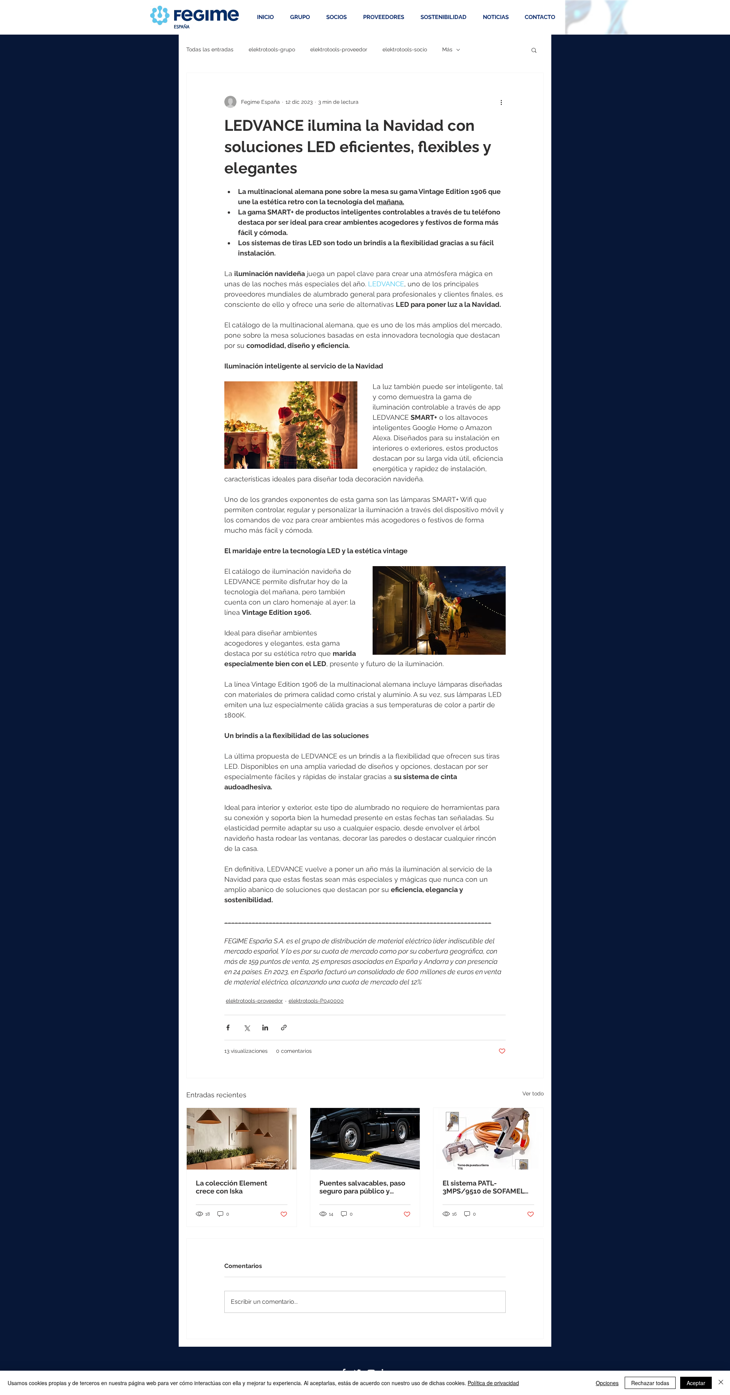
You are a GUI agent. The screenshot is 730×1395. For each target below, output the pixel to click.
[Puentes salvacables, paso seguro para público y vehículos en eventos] (365, 1139)
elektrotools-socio (404, 49)
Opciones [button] (607, 1383)
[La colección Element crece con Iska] (242, 1139)
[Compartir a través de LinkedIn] (265, 1027)
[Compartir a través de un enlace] (283, 1027)
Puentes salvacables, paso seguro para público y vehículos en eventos (362, 1187)
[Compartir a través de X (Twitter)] (246, 1027)
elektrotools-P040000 (316, 1001)
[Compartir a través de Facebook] (228, 1027)
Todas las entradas (209, 49)
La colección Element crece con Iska (231, 1187)
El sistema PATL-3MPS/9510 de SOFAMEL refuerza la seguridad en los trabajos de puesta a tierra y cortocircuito (483, 1187)
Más (447, 49)
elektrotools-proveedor (338, 49)
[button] (534, 50)
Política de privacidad (493, 1383)
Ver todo (533, 1093)
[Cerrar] (720, 1383)
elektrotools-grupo (272, 49)
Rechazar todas (650, 1383)
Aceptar (696, 1383)
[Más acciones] (501, 101)
